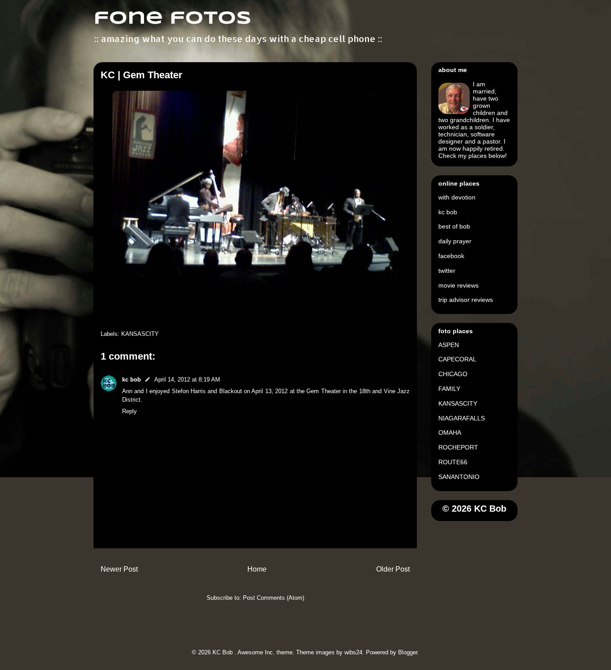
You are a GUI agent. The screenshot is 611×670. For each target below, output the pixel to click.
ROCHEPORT (458, 447)
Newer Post (119, 569)
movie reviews (458, 285)
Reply (129, 411)
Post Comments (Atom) (273, 597)
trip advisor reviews (465, 299)
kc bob (131, 379)
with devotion (456, 197)
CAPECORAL (457, 359)
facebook (451, 255)
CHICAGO (452, 373)
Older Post (393, 569)
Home (257, 569)
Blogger (407, 652)
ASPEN (448, 344)
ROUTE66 (452, 462)
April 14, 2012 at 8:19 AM (187, 379)
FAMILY (449, 388)
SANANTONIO (458, 476)
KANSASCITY (140, 334)
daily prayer (454, 241)
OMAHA (449, 432)
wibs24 (353, 652)
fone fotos (172, 18)
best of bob (454, 226)
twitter (446, 270)
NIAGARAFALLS (461, 418)
